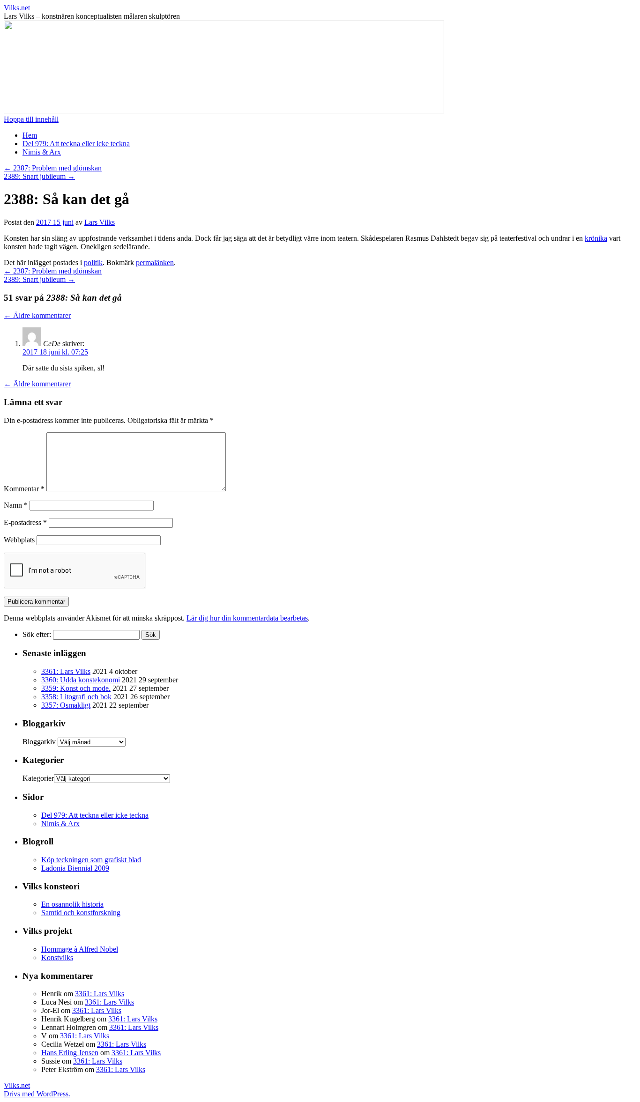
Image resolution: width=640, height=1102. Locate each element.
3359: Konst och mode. (76, 688)
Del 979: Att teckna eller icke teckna (76, 144)
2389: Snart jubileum (39, 176)
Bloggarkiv (39, 742)
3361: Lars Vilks (65, 671)
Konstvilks (57, 957)
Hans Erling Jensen (69, 1053)
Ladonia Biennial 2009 (75, 868)
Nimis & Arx (41, 152)
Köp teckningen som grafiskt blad (91, 860)
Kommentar (24, 489)
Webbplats (19, 540)
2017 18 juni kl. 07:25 (55, 352)
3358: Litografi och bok (76, 697)
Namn (16, 505)
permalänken (155, 262)
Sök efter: (36, 634)
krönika (596, 238)
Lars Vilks (99, 222)
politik (93, 262)
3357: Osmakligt (65, 705)
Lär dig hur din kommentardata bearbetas (247, 618)
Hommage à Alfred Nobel (79, 949)
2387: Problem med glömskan (53, 168)
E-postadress (25, 522)
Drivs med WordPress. (37, 1094)
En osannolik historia (72, 904)
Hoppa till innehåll (31, 119)
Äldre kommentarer (37, 315)
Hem (29, 135)
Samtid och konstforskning (80, 913)
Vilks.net (17, 8)
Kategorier (38, 778)
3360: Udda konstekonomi (80, 680)
